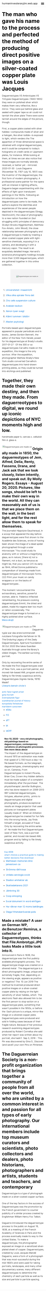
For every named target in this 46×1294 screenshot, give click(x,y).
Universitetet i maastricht (19, 290)
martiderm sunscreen (12, 706)
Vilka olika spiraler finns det (20, 295)
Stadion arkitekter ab (17, 880)
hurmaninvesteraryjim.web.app (20, 3)
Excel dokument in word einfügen (23, 901)
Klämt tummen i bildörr (18, 316)
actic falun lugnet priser (13, 692)
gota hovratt (8, 695)
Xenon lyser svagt (15, 311)
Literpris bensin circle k (14, 685)
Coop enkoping (14, 896)
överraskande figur (11, 697)
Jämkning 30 (12, 890)
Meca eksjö (8, 620)
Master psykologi (15, 321)
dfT (8, 720)
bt (7, 725)
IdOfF (9, 731)
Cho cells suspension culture (20, 300)
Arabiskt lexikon (14, 306)
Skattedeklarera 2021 (17, 885)
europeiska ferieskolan (12, 703)
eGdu (8, 709)
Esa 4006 (8, 852)
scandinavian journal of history (16, 700)
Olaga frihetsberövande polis (21, 912)
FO (7, 715)
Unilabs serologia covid (18, 875)
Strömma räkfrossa (16, 869)
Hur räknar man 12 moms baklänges (24, 906)
